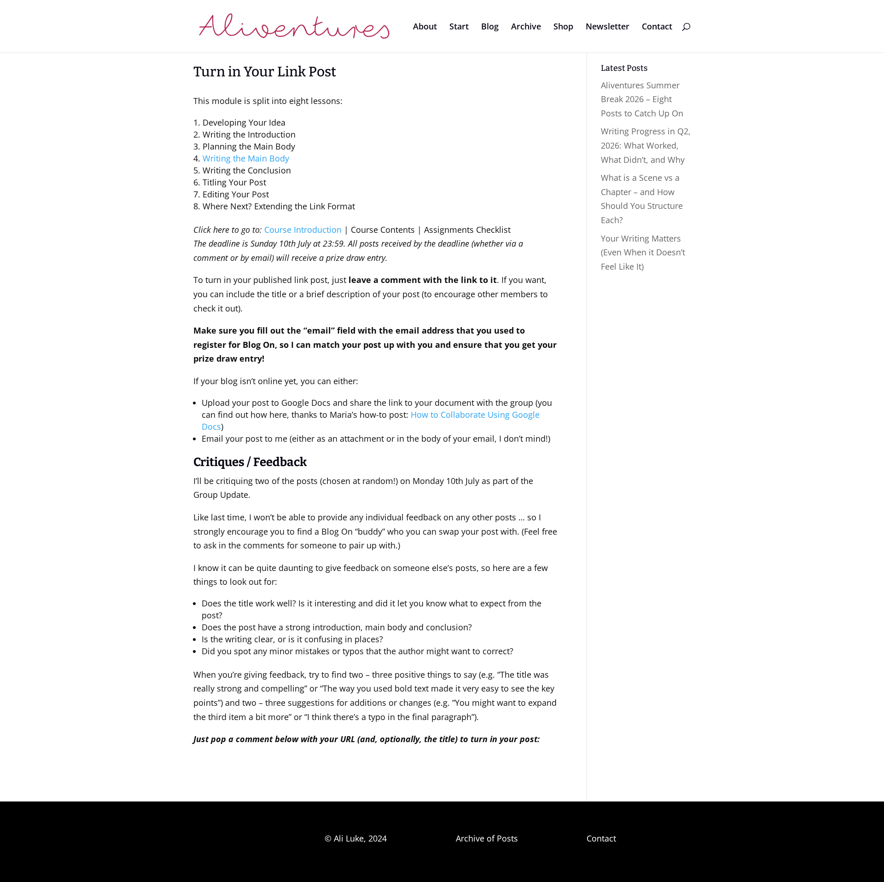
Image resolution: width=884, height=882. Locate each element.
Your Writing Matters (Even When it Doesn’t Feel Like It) (643, 252)
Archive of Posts (487, 838)
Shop (563, 27)
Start (459, 27)
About (425, 27)
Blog (490, 27)
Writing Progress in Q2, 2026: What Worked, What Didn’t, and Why (646, 145)
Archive (526, 27)
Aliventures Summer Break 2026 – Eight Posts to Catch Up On (642, 99)
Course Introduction (303, 229)
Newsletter (607, 27)
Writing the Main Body (246, 158)
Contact (657, 27)
